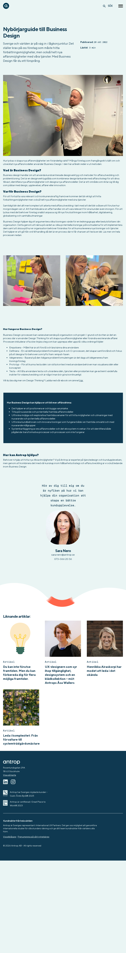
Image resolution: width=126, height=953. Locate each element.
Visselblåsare (9, 836)
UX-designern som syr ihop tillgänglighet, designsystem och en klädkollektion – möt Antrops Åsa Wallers (61, 674)
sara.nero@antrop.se (63, 554)
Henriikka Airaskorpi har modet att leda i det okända (104, 670)
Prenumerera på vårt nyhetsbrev (33, 836)
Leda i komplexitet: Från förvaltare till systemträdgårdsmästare (21, 739)
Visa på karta (9, 775)
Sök (110, 5)
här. (81, 380)
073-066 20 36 (63, 558)
